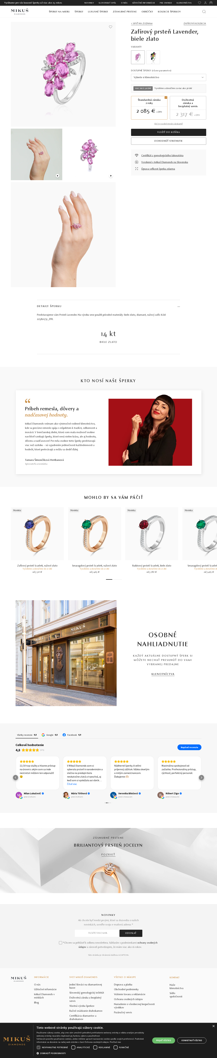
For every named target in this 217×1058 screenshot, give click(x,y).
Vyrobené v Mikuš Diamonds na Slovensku (164, 162)
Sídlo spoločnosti (176, 995)
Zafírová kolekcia (195, 24)
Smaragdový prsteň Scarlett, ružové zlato (94, 566)
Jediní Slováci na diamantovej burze (85, 986)
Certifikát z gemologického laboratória (162, 155)
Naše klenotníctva (176, 987)
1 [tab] (109, 579)
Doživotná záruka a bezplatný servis (85, 999)
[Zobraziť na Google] (19, 795)
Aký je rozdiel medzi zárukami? (168, 124)
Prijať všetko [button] (163, 1040)
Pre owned (166, 3)
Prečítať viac (115, 1042)
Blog (36, 1002)
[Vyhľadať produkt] (204, 11)
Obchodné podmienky (126, 989)
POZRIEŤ (108, 854)
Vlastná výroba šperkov (82, 1006)
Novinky (89, 3)
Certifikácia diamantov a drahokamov (82, 1018)
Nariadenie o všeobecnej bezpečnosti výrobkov (134, 1006)
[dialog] (108, 1040)
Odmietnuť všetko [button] (191, 1040)
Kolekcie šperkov (169, 12)
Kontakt (175, 978)
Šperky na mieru (59, 12)
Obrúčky (147, 12)
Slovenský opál (107, 3)
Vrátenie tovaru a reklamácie (129, 994)
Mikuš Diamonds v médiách (44, 996)
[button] (15, 777)
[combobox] (168, 77)
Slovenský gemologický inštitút (86, 993)
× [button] (213, 1026)
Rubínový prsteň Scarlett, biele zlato (151, 566)
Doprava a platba (123, 985)
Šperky (79, 12)
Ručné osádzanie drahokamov (86, 1011)
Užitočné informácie (143, 3)
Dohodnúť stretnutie (168, 141)
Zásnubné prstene (125, 12)
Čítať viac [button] (72, 784)
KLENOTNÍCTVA (163, 674)
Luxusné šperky (98, 12)
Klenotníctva (184, 3)
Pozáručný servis (123, 1012)
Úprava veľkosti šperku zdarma (158, 169)
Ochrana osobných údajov (128, 999)
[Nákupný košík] (211, 3)
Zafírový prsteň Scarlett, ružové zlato (37, 566)
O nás (124, 3)
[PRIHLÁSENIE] (205, 3)
